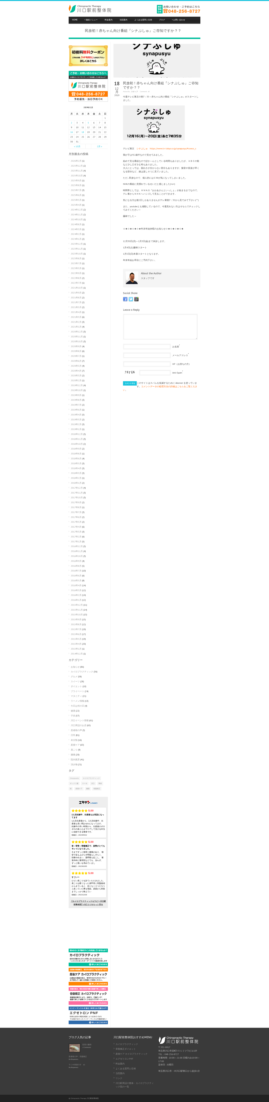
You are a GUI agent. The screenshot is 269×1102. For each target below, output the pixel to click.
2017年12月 (77, 487)
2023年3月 (76, 268)
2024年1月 (76, 239)
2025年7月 (76, 190)
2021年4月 (76, 312)
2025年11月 (77, 170)
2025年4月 (76, 204)
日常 (73, 735)
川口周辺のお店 (78, 725)
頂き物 (74, 764)
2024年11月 (77, 214)
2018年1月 (76, 482)
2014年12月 (77, 653)
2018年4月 (76, 468)
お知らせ (75, 666)
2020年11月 (77, 336)
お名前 (175, 346)
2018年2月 (76, 478)
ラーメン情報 (77, 700)
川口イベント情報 (80, 720)
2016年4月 (76, 585)
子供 (73, 715)
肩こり (74, 749)
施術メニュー (91, 20)
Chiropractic (74, 778)
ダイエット (76, 686)
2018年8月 (76, 453)
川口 (93, 783)
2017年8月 (76, 507)
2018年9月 (76, 448)
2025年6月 (76, 195)
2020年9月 (76, 346)
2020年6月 (76, 360)
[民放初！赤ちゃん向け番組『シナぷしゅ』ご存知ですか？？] (156, 61)
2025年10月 (77, 175)
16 (71, 132)
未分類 (74, 740)
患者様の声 (76, 730)
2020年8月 (76, 351)
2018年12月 (77, 434)
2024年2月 (76, 234)
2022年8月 (76, 278)
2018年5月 (76, 463)
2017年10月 (77, 497)
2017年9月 (76, 502)
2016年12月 (77, 546)
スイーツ (75, 681)
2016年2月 (76, 595)
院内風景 (75, 759)
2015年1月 (76, 648)
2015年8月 (76, 624)
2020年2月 (76, 380)
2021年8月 (76, 297)
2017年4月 (76, 526)
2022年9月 (76, 273)
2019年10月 (77, 390)
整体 (100, 783)
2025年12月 (77, 165)
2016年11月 (77, 551)
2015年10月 (77, 614)
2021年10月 (77, 287)
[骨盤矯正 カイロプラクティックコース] (88, 1004)
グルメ (74, 676)
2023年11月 (77, 248)
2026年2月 (76, 160)
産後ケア (75, 744)
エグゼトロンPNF (124, 1058)
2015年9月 (76, 619)
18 (83, 132)
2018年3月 (76, 473)
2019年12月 (77, 385)
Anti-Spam (177, 372)
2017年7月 (76, 512)
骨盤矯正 (96, 789)
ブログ (162, 20)
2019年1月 (76, 429)
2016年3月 (76, 590)
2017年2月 (76, 536)
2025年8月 (76, 185)
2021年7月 (76, 302)
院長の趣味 (86, 1045)
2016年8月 (76, 565)
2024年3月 (76, 229)
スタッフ (134, 91)
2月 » (99, 146)
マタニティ (76, 696)
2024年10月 (77, 219)
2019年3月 (76, 419)
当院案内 (123, 20)
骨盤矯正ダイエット (126, 1048)
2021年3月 (76, 317)
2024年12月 (77, 209)
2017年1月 (76, 541)
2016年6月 (76, 575)
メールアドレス (180, 355)
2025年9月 (76, 180)
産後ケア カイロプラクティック (132, 1053)
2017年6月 (76, 517)
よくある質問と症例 (143, 20)
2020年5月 (76, 365)
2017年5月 (76, 521)
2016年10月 (77, 556)
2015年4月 (76, 643)
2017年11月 (77, 492)
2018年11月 (77, 439)
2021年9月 (76, 292)
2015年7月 (76, 629)
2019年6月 (76, 409)
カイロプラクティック (82, 671)
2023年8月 (76, 258)
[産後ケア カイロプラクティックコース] (88, 984)
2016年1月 (76, 600)
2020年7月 (76, 356)
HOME (74, 20)
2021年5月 (76, 307)
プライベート (77, 691)
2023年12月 (77, 243)
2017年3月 (76, 531)
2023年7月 (76, 263)
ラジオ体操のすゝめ (77, 1065)
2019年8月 (76, 399)
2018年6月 (76, 458)
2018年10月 (77, 443)
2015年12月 (77, 604)
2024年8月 (76, 224)
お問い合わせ (178, 20)
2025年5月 (76, 200)
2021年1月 (76, 326)
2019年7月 (76, 404)
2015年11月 (77, 609)
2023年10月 (77, 253)
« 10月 (77, 146)
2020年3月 (76, 375)
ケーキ (84, 783)
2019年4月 (76, 414)
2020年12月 (77, 331)
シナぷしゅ (142, 148)
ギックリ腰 (74, 783)
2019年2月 (76, 424)
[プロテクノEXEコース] (88, 1023)
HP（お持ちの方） (181, 364)
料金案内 (109, 20)
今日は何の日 (77, 705)
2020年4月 (76, 370)
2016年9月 (76, 561)
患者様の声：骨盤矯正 (78, 1056)
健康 (73, 710)
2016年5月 (76, 580)
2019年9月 (76, 395)
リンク (119, 1078)
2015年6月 (76, 634)
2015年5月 (76, 639)
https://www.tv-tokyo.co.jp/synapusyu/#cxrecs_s (173, 148)
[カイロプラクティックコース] (88, 965)
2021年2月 (76, 322)
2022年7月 (76, 282)
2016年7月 (76, 570)
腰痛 (73, 754)
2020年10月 (77, 341)
